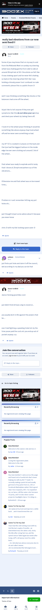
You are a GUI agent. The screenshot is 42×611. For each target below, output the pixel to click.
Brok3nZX (13, 500)
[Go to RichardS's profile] (5, 523)
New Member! (13, 446)
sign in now (12, 356)
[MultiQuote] (3, 273)
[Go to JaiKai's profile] (5, 458)
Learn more (4, 4)
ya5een (10, 257)
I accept (35, 599)
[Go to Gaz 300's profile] (5, 446)
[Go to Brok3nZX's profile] (5, 472)
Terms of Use (6, 601)
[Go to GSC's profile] (5, 506)
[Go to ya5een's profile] (4, 258)
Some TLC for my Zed (16, 506)
